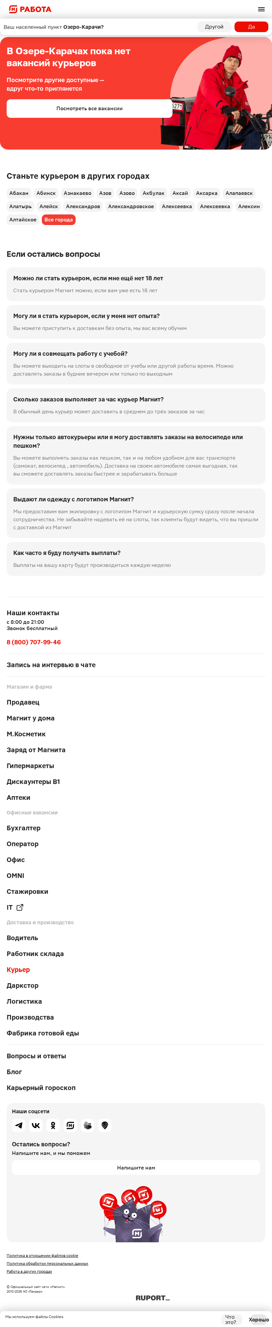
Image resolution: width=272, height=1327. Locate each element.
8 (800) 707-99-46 (34, 642)
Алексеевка (177, 206)
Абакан (19, 193)
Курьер (18, 970)
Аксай (180, 193)
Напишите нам (136, 1168)
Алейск (48, 206)
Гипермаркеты (30, 766)
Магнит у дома (31, 718)
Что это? (230, 1319)
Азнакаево (77, 193)
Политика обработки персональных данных (47, 1263)
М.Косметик (26, 734)
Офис (16, 860)
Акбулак (154, 193)
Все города (58, 219)
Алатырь (20, 206)
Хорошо (259, 1319)
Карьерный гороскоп (41, 1088)
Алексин (249, 206)
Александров (83, 206)
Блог (14, 1072)
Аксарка (207, 193)
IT (10, 907)
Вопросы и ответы (36, 1056)
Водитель (22, 938)
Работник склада (35, 954)
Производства (30, 1017)
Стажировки (27, 891)
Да (251, 26)
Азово (127, 193)
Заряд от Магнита (36, 750)
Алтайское (22, 219)
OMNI (15, 876)
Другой (214, 26)
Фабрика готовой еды (43, 1033)
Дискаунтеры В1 (33, 782)
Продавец (23, 702)
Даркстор (22, 985)
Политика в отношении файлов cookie (42, 1255)
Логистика (24, 1001)
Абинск (46, 193)
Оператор (22, 844)
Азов (105, 193)
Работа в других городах (29, 1271)
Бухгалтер (23, 828)
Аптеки (19, 797)
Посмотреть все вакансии (89, 108)
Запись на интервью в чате (51, 665)
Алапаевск (239, 193)
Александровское (131, 206)
